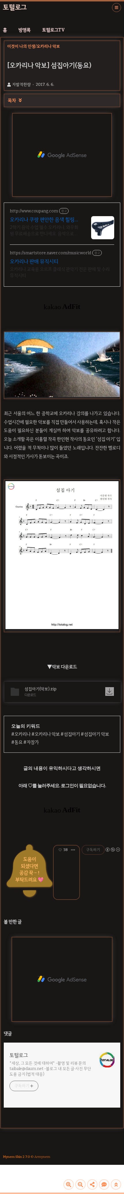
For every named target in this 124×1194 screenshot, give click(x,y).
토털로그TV (53, 30)
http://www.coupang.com (34, 211)
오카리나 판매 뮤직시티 (34, 261)
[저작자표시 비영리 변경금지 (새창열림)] (112, 849)
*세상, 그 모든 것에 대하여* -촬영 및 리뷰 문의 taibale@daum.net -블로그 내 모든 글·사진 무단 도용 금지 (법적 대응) (50, 1069)
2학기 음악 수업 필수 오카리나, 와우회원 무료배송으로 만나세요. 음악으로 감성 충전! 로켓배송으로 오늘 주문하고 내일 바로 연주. (44, 231)
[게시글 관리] (73, 850)
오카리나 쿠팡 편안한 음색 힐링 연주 (42, 219)
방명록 (24, 30)
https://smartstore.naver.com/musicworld (50, 253)
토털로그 (15, 7)
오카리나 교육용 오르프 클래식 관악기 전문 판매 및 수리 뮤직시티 (60, 272)
